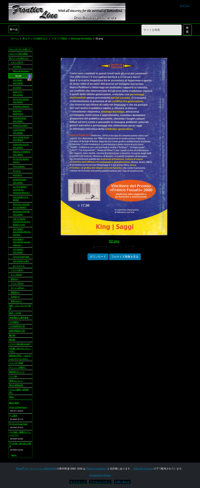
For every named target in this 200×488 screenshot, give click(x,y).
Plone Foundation (96, 468)
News (11, 397)
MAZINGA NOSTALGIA (18, 112)
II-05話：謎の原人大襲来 (20, 444)
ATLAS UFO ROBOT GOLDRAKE (21, 100)
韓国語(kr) (15, 292)
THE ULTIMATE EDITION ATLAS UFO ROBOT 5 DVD (21, 222)
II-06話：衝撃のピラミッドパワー (20, 433)
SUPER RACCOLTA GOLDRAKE (21, 146)
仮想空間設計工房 (17, 331)
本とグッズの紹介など (35, 38)
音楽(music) (16, 301)
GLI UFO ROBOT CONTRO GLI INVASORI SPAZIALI (21, 190)
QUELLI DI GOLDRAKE (18, 93)
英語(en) (14, 279)
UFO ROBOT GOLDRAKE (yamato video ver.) (21, 242)
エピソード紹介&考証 (18, 54)
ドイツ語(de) (16, 275)
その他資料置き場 (17, 326)
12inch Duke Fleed (21, 257)
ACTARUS (17, 67)
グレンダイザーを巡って (20, 49)
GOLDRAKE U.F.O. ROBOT (21, 198)
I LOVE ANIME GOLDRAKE (19, 131)
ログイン (185, 5)
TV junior (17, 171)
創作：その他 (15, 313)
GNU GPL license (143, 468)
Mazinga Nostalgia (81, 38)
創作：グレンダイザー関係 (20, 307)
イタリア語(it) (59, 38)
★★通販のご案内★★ (19, 317)
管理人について (16, 381)
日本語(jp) (15, 297)
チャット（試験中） (18, 367)
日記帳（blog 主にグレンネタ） (20, 349)
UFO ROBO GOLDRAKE (18, 81)
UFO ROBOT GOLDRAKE (18, 250)
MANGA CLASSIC (20, 125)
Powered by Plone (100, 475)
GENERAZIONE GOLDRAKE (19, 119)
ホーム (14, 29)
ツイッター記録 (16, 363)
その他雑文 (14, 322)
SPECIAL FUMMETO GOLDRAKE (21, 153)
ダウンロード (98, 256)
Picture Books (19, 166)
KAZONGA (17, 175)
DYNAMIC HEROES (21, 106)
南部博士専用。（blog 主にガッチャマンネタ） (20, 357)
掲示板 (12, 339)
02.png (114, 241)
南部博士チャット (17, 372)
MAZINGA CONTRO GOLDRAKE (21, 213)
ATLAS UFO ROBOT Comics (21, 160)
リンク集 (13, 376)
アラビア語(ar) (17, 283)
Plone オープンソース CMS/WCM (36, 468)
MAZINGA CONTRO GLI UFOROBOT (21, 205)
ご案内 (14, 415)
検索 (187, 29)
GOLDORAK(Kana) (19, 407)
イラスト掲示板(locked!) (19, 344)
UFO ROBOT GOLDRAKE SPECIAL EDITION (22, 232)
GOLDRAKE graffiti (21, 261)
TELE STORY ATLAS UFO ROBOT (21, 138)
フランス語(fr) (17, 270)
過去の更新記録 (16, 385)
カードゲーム (19, 266)
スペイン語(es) (17, 288)
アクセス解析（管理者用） (19, 391)
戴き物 (12, 335)
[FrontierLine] (67, 12)
